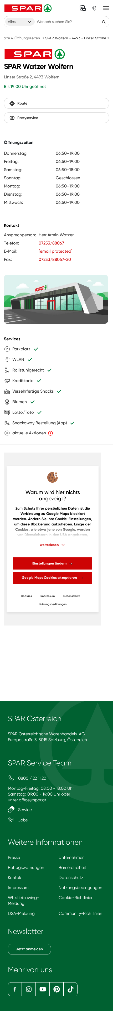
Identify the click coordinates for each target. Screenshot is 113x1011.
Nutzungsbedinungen (52, 604)
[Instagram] (29, 989)
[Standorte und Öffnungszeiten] (94, 8)
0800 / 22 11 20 (31, 778)
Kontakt (15, 877)
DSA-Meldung (21, 913)
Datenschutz (71, 596)
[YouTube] (43, 989)
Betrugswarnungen (26, 867)
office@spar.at (32, 799)
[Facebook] (15, 989)
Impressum (47, 596)
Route (22, 103)
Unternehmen (72, 857)
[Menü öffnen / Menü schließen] (106, 8)
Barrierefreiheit (72, 867)
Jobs (22, 819)
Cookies (26, 596)
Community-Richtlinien (80, 913)
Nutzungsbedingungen (80, 887)
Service (24, 809)
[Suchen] (103, 21)
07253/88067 (51, 243)
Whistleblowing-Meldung (23, 900)
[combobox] (20, 22)
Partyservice (27, 118)
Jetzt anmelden (29, 949)
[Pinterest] (57, 989)
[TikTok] (71, 989)
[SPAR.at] (28, 8)
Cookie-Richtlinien (76, 897)
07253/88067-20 (55, 259)
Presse (14, 857)
